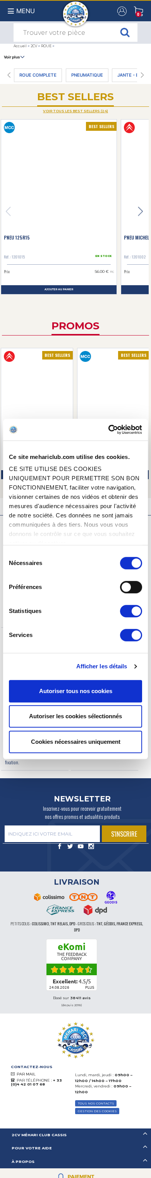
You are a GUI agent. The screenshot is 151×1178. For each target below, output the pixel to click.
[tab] (75, 1135)
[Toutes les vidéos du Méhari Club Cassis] (80, 846)
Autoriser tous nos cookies (75, 691)
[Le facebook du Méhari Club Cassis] (59, 846)
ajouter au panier (59, 289)
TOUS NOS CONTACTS (96, 1103)
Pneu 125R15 (17, 237)
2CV (34, 46)
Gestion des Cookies (97, 1111)
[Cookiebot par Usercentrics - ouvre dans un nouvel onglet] (108, 430)
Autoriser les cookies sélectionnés (75, 716)
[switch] (131, 587)
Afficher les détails (101, 666)
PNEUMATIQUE (87, 75)
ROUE (46, 46)
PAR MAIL (26, 1074)
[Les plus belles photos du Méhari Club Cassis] (91, 846)
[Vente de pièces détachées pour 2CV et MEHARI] (75, 10)
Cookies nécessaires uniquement (75, 741)
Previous (8, 212)
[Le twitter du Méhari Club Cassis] (70, 846)
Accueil (20, 46)
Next (140, 212)
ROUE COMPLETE (38, 75)
